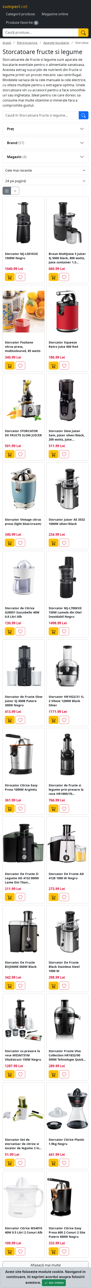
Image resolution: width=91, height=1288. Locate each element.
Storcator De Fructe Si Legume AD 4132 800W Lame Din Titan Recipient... (22, 878)
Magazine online (55, 14)
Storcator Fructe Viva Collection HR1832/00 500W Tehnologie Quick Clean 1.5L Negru (66, 1055)
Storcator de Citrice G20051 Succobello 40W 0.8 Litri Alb (22, 612)
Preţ (10, 129)
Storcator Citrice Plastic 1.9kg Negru (66, 1142)
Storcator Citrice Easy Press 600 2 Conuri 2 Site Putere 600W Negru (67, 1232)
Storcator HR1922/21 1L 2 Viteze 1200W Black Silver (66, 701)
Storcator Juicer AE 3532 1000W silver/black (67, 521)
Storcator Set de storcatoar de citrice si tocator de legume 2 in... (23, 1144)
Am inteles (56, 1283)
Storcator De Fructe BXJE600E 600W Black (21, 964)
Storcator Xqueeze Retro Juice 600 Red (63, 344)
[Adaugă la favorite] (20, 277)
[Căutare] (83, 115)
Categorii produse (20, 14)
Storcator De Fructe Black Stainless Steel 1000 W (64, 966)
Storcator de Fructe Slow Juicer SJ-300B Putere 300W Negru (23, 701)
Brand (15, 142)
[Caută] (83, 32)
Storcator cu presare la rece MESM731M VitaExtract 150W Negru (23, 1055)
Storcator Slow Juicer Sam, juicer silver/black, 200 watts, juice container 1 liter (67, 435)
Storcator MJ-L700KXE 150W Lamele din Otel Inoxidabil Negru (65, 612)
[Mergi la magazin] (10, 277)
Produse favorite (19, 22)
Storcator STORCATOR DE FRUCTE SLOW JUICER (23, 433)
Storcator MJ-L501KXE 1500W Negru (21, 256)
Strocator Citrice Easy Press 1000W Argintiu (21, 787)
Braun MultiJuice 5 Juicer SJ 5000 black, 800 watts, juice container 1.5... (67, 258)
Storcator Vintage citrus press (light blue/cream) (23, 521)
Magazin (16, 156)
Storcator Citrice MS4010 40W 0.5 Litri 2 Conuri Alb (23, 1230)
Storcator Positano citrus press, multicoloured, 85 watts (22, 346)
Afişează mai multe (45, 1265)
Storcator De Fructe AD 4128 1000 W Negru (66, 876)
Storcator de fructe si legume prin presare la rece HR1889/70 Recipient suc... (66, 789)
